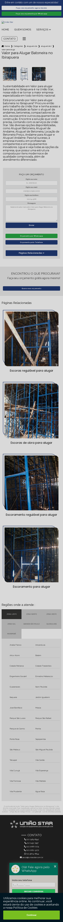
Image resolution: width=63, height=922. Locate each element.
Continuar (32, 915)
